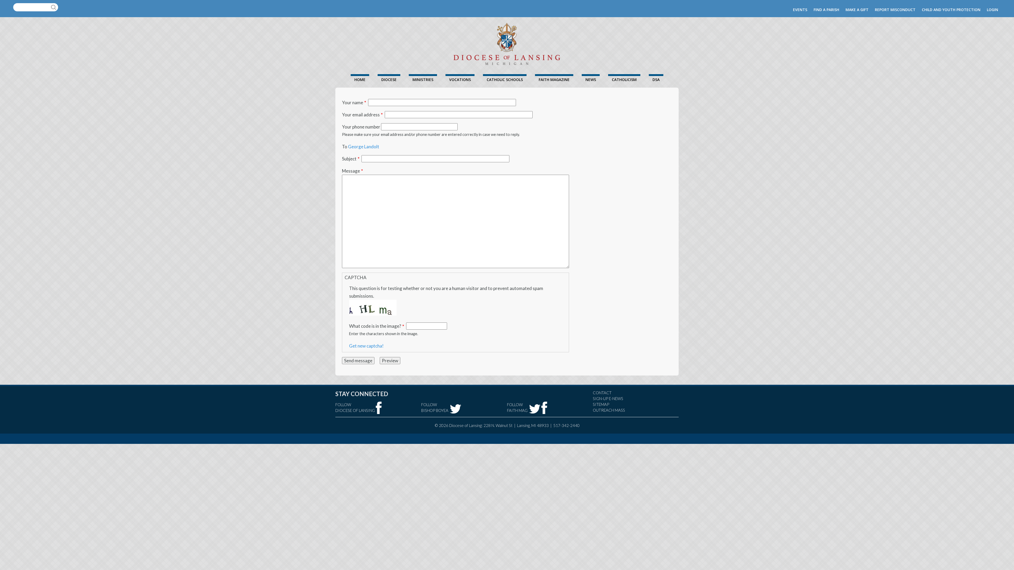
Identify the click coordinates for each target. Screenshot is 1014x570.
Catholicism (624, 79)
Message (351, 171)
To (344, 146)
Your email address (361, 114)
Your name (352, 102)
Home (359, 79)
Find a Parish (826, 9)
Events (800, 9)
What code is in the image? (375, 326)
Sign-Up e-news (608, 398)
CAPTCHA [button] (356, 277)
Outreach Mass (609, 410)
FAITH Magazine (554, 79)
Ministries (422, 79)
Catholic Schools (505, 79)
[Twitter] (455, 409)
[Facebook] (379, 408)
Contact (602, 392)
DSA (656, 79)
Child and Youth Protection (951, 9)
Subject (349, 159)
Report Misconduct (895, 9)
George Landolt (363, 146)
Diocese (389, 79)
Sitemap (601, 404)
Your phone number (361, 127)
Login (992, 9)
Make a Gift (857, 9)
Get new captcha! (366, 346)
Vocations (460, 79)
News (590, 79)
